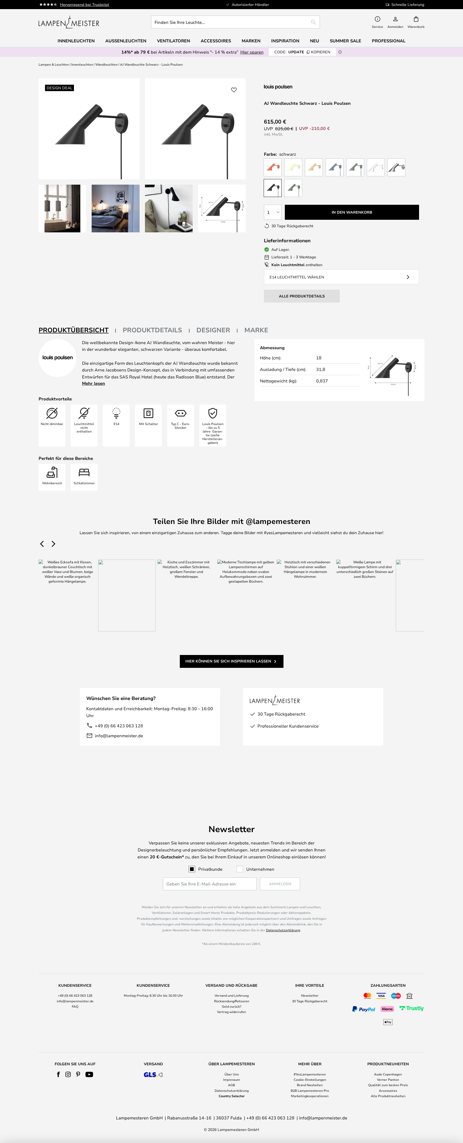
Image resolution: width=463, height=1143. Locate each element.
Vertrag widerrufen (231, 1012)
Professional (388, 41)
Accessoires (388, 1090)
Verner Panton (388, 1079)
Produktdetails (152, 330)
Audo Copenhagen (388, 1074)
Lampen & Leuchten (54, 64)
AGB (231, 1085)
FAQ (75, 1006)
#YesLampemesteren (310, 1074)
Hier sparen (252, 52)
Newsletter (310, 995)
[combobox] (235, 22)
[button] (62, 208)
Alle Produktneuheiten (388, 1096)
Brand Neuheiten (310, 1085)
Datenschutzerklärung (283, 930)
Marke (256, 330)
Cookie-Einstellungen (310, 1079)
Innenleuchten (82, 64)
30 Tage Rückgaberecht (309, 1001)
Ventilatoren (173, 41)
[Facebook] (58, 1074)
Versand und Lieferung (232, 995)
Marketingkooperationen (309, 1096)
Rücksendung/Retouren (231, 1001)
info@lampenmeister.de (119, 735)
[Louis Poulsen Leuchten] (292, 87)
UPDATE (302, 51)
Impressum (231, 1079)
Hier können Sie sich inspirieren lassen (228, 661)
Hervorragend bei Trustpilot (84, 4)
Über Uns (232, 1074)
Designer (213, 330)
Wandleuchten (106, 64)
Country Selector (232, 1096)
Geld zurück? (231, 1006)
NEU (314, 41)
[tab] (77, 330)
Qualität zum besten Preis (388, 1085)
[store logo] (69, 22)
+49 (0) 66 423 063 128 (119, 725)
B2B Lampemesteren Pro (310, 1090)
